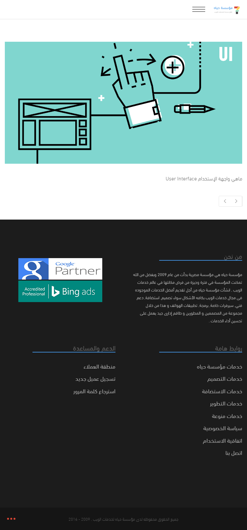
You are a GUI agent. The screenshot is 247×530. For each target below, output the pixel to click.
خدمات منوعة (227, 415)
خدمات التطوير (226, 402)
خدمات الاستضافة (222, 390)
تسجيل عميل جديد (95, 378)
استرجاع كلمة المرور (94, 390)
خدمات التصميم (224, 378)
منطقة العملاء (99, 365)
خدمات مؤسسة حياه (219, 365)
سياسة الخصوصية (222, 427)
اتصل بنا (233, 452)
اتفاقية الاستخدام (222, 440)
